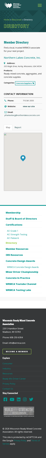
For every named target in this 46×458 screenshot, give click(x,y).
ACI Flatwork (13, 238)
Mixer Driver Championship (22, 271)
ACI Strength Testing (17, 234)
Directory (11, 242)
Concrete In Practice (18, 277)
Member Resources (17, 248)
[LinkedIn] (18, 399)
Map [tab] (8, 127)
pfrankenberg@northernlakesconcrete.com (22, 115)
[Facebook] (5, 399)
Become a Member (17, 351)
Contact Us (8, 388)
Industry (7, 368)
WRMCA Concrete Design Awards (23, 267)
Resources (17, 19)
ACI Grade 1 (12, 230)
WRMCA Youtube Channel (21, 283)
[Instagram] (25, 399)
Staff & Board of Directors (21, 218)
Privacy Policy (9, 383)
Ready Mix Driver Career (14, 378)
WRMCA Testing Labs (18, 290)
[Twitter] (31, 399)
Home (7, 19)
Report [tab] (18, 127)
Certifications (14, 224)
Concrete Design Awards (20, 260)
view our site (29, 106)
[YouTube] (12, 399)
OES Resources (14, 254)
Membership (13, 212)
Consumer (8, 363)
